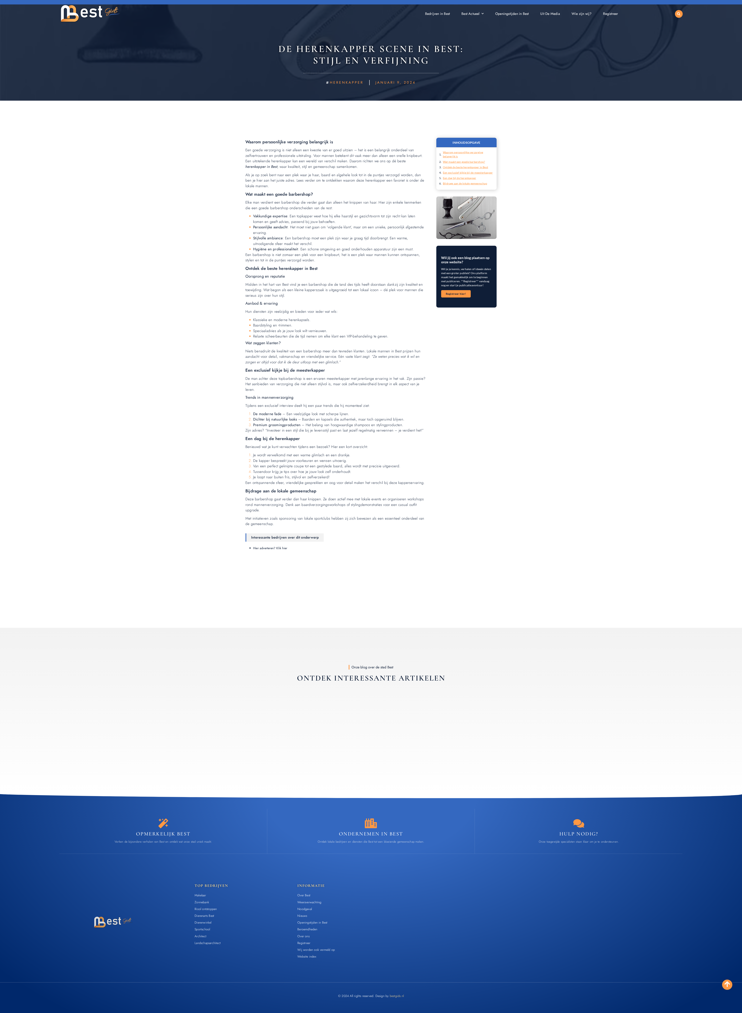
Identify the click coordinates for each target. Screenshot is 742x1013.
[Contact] (579, 823)
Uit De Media (550, 13)
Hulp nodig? (578, 834)
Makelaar (200, 895)
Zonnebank (202, 902)
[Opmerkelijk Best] (163, 823)
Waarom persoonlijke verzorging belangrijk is (463, 154)
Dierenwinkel (203, 922)
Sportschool (202, 929)
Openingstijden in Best (512, 13)
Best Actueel (470, 13)
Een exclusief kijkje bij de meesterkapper (468, 172)
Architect (200, 936)
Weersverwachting (309, 902)
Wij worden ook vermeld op (316, 950)
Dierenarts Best (204, 916)
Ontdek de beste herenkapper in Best (465, 167)
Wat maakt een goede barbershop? (464, 161)
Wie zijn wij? (582, 13)
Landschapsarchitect (208, 943)
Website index (306, 956)
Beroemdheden (307, 929)
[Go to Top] (727, 984)
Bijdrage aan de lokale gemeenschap (465, 183)
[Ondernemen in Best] (371, 823)
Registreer (610, 13)
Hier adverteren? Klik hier (270, 548)
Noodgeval (304, 909)
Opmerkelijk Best (163, 834)
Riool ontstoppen (206, 909)
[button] (679, 14)
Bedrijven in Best (437, 13)
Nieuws (302, 916)
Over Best (303, 895)
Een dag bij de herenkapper (459, 178)
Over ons (303, 936)
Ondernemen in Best (371, 834)
